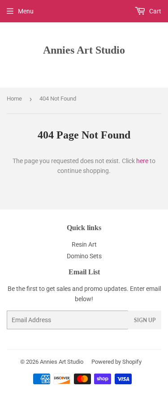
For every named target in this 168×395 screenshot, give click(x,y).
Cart (154, 11)
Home (14, 98)
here (142, 160)
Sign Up (144, 320)
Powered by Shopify (116, 361)
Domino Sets (84, 256)
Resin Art (84, 244)
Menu (26, 11)
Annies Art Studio (84, 50)
